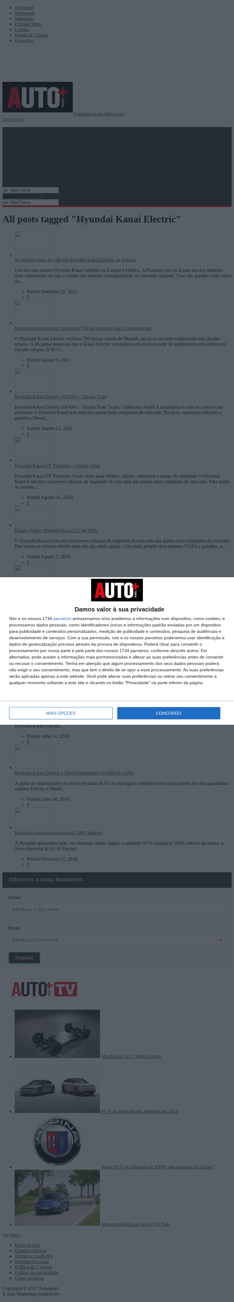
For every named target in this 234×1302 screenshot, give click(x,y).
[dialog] (117, 651)
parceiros (62, 618)
